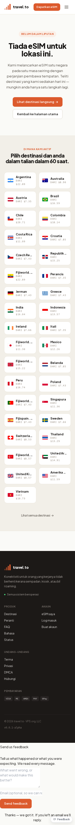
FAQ (7, 627)
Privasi (8, 666)
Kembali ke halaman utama (37, 114)
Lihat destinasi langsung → (37, 102)
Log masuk (49, 620)
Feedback (63, 819)
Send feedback (16, 803)
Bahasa (9, 633)
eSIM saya (48, 614)
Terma (8, 659)
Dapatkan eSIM (46, 7)
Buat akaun (49, 627)
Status (8, 639)
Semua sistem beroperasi (23, 594)
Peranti (9, 620)
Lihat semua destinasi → (37, 515)
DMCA (8, 672)
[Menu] (66, 7)
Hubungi (10, 679)
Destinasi (10, 614)
